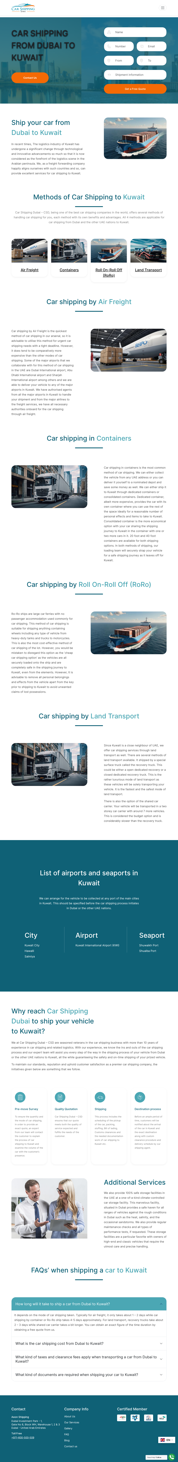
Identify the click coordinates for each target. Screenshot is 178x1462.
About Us (69, 1416)
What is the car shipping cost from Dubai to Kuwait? (59, 1343)
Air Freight (30, 270)
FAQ (66, 1434)
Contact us (70, 1446)
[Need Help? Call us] (171, 1456)
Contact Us (30, 77)
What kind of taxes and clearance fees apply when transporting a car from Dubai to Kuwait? (86, 1359)
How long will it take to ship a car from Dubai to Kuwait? (62, 1304)
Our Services (71, 1422)
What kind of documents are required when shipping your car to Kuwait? (76, 1374)
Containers (69, 270)
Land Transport (148, 270)
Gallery (68, 1428)
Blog (67, 1440)
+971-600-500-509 (22, 1437)
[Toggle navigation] (163, 8)
